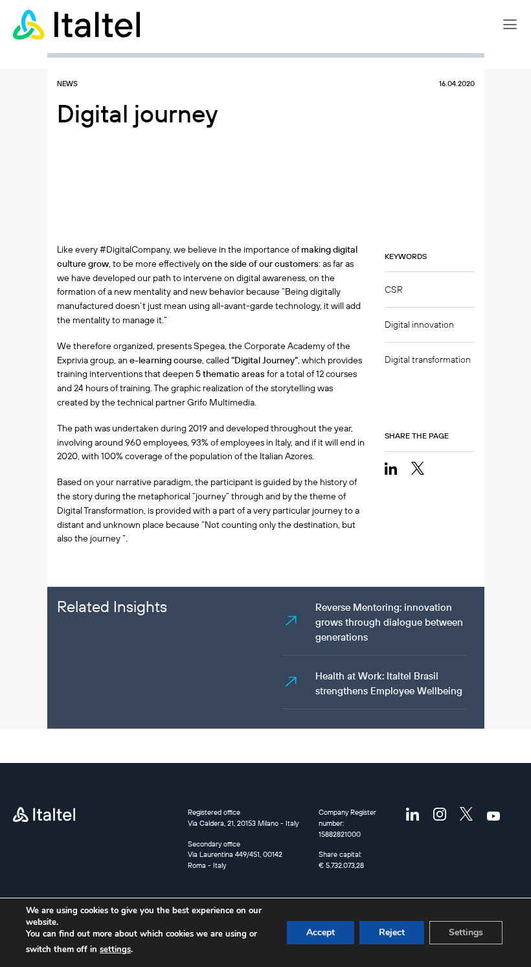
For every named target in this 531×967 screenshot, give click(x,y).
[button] (510, 24)
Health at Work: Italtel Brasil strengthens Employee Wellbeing (388, 683)
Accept (320, 932)
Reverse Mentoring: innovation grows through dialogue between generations (389, 622)
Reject (392, 932)
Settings (466, 932)
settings (115, 949)
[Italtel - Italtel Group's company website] (77, 25)
